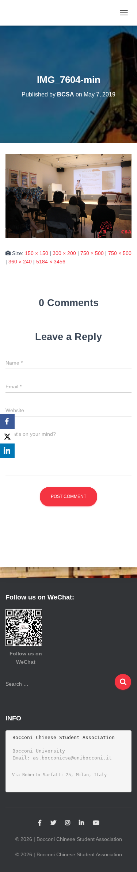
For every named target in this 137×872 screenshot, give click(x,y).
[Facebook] (7, 421)
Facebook (39, 823)
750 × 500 (92, 253)
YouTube (96, 823)
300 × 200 (64, 253)
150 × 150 (36, 253)
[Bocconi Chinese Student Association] (26, 13)
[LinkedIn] (7, 450)
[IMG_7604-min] (68, 196)
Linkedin (81, 823)
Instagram (67, 823)
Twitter (53, 823)
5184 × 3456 (50, 261)
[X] (7, 436)
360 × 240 (20, 261)
